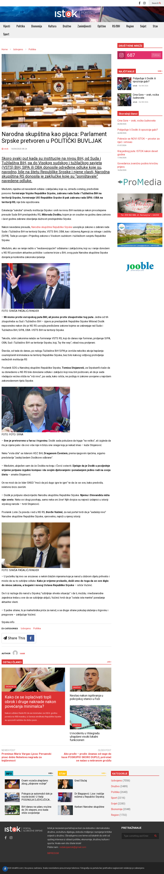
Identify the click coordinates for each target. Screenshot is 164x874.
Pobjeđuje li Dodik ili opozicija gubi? (144, 80)
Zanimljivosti (84, 26)
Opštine (102, 26)
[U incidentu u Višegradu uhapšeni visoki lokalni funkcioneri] (90, 717)
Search (155, 3)
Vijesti (6, 26)
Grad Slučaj (80, 780)
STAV (62, 773)
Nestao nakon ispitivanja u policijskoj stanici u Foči (86, 697)
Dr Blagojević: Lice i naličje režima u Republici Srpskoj (89, 795)
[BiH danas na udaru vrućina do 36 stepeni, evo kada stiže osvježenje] (12, 810)
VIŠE (160, 71)
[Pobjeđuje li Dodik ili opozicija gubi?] (124, 83)
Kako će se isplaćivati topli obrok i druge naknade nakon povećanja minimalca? (30, 702)
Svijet (143, 26)
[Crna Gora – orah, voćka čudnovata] (124, 99)
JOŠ (109, 662)
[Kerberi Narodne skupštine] (65, 810)
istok (6, 149)
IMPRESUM (53, 853)
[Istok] (82, 14)
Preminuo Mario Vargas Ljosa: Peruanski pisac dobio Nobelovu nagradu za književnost (26, 757)
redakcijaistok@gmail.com (73, 847)
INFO (9, 773)
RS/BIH (116, 26)
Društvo (67, 26)
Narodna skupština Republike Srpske (51, 227)
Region (130, 26)
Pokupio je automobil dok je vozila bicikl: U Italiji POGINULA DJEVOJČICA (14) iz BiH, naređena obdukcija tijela (36, 799)
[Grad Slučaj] (65, 784)
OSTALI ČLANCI (12, 662)
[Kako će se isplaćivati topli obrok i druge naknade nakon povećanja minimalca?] (33, 680)
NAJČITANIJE (127, 71)
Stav (155, 26)
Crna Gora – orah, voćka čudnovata (136, 120)
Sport (6, 34)
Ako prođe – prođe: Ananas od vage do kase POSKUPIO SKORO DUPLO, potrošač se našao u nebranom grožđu (86, 757)
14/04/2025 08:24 (19, 149)
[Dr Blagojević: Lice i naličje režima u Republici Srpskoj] (65, 797)
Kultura (52, 26)
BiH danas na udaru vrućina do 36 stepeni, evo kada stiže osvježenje (36, 809)
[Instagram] (144, 3)
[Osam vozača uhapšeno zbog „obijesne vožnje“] (12, 784)
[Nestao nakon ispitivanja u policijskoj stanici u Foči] (90, 680)
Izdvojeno (26, 628)
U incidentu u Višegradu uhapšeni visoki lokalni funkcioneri (85, 737)
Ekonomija (36, 26)
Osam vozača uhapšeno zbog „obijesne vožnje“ (34, 782)
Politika (20, 26)
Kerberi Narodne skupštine (89, 806)
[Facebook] (139, 3)
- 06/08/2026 (143, 86)
